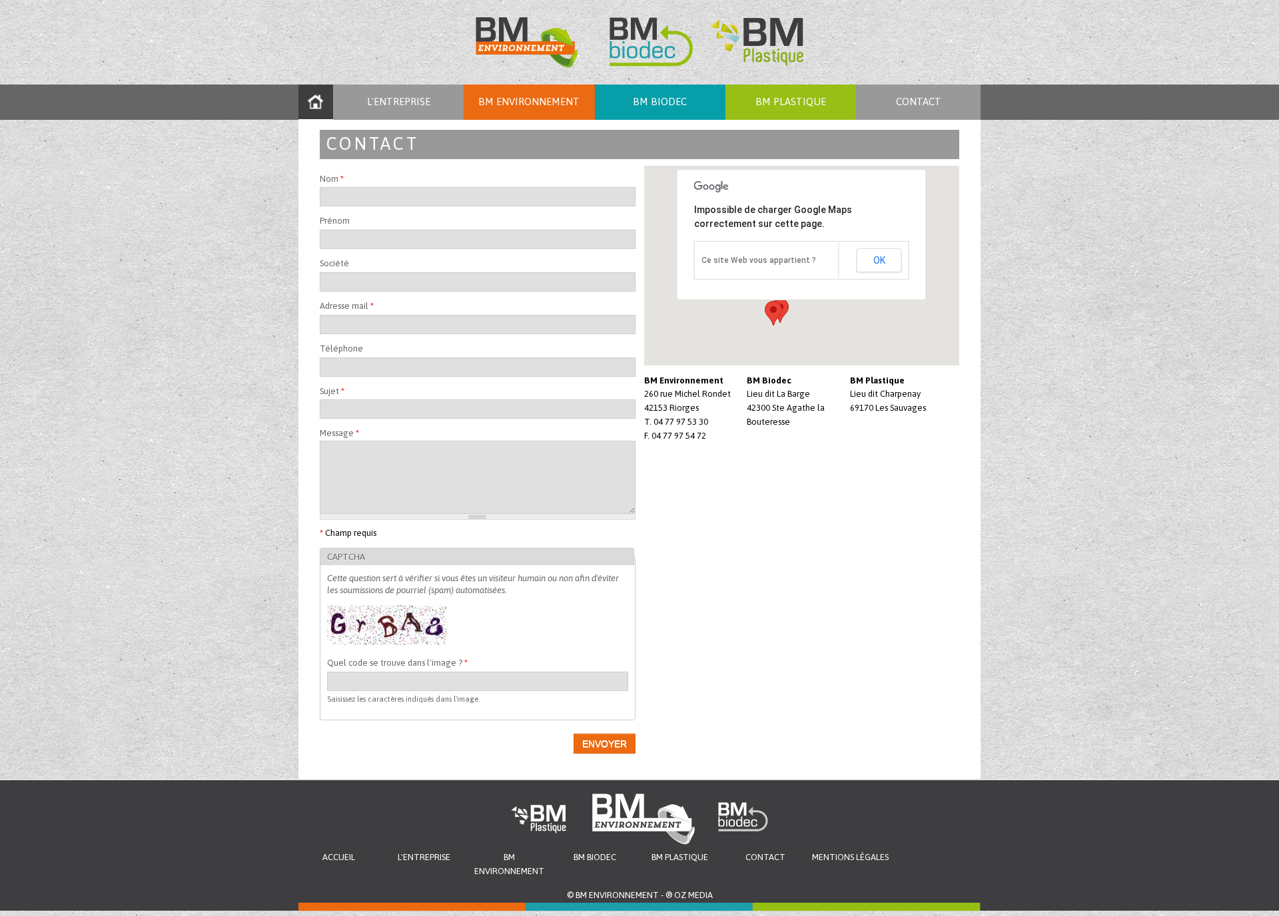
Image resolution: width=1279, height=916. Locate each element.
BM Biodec (660, 101)
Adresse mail (347, 306)
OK (879, 260)
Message (339, 433)
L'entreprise (398, 101)
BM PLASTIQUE (790, 101)
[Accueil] (639, 42)
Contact (918, 101)
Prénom (335, 221)
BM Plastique (679, 857)
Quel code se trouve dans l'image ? (397, 663)
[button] (773, 313)
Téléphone (341, 348)
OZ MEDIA (693, 895)
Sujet (332, 391)
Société (334, 263)
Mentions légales (850, 857)
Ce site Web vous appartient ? (758, 260)
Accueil (315, 102)
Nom (332, 179)
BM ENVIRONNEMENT (529, 101)
